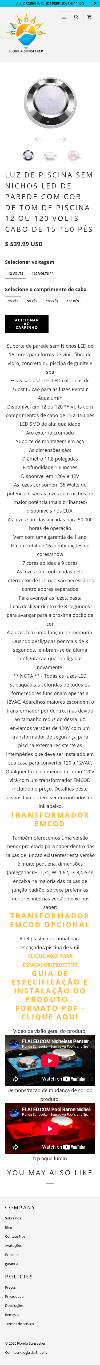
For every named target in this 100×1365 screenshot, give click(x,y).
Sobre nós (13, 1218)
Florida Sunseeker (31, 1343)
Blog (8, 1227)
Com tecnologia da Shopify (26, 1352)
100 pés (52, 301)
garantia (11, 1263)
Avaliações (13, 1245)
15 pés (13, 301)
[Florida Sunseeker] (26, 34)
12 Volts (15, 273)
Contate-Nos (15, 1236)
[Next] (62, 139)
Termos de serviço (19, 1323)
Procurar (12, 1254)
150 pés (73, 301)
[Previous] (38, 139)
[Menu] (63, 17)
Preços (10, 1287)
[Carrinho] (89, 17)
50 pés (32, 301)
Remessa (12, 1314)
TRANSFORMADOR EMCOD (50, 819)
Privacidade (14, 1296)
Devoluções (14, 1305)
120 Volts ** (42, 273)
